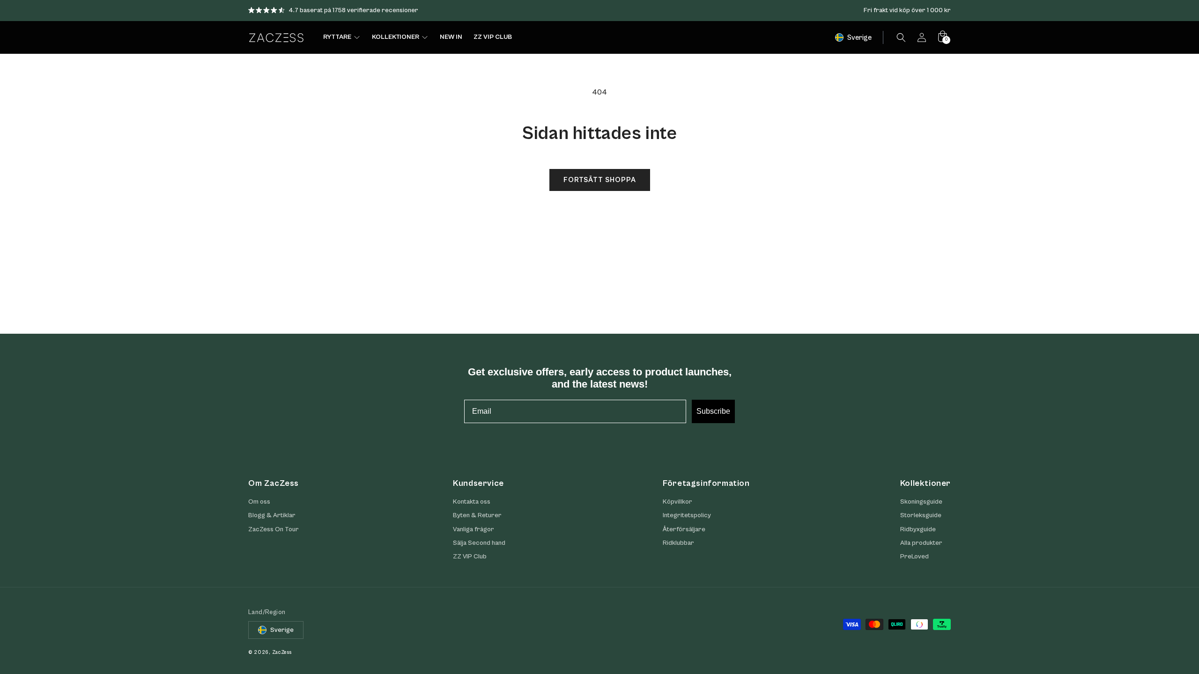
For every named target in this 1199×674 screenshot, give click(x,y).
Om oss (259, 502)
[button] (901, 37)
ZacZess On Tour (273, 529)
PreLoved (914, 556)
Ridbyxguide (918, 529)
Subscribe (713, 411)
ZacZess (282, 652)
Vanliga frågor (473, 529)
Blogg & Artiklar (272, 515)
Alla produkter (921, 543)
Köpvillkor (677, 502)
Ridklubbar (678, 543)
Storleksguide (920, 515)
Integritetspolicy (687, 515)
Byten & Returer (477, 515)
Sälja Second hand (479, 543)
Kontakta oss (471, 502)
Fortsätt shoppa (599, 180)
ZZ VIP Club (470, 556)
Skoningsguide (921, 502)
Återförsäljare (684, 529)
